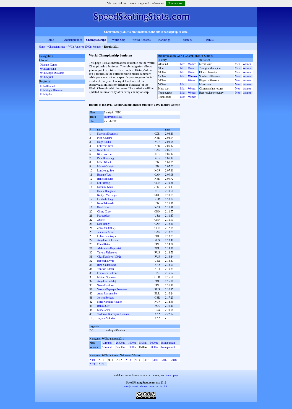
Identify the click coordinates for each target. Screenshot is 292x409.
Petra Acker (103, 215)
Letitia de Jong (105, 199)
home (126, 386)
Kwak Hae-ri (104, 207)
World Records (141, 39)
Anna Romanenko (107, 293)
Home (50, 39)
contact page (171, 375)
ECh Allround (47, 86)
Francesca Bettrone (107, 273)
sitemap (144, 386)
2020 (101, 364)
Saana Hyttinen (105, 285)
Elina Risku (103, 244)
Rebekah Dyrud (105, 260)
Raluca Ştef (103, 305)
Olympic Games (48, 64)
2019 (92, 364)
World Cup (118, 39)
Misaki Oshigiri (105, 166)
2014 (137, 360)
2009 (92, 360)
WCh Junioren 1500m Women (84, 46)
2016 (155, 360)
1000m (132, 342)
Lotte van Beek (105, 146)
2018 (174, 360)
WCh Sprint (46, 77)
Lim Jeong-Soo (105, 170)
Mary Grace (103, 310)
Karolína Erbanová (107, 133)
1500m (142, 342)
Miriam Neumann (106, 277)
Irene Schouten (105, 178)
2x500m (120, 342)
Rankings (164, 39)
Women (192, 64)
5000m (154, 342)
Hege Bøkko (104, 141)
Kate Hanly (103, 223)
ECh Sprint (46, 94)
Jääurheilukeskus (113, 116)
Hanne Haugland (106, 191)
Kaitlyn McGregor (107, 195)
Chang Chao (104, 211)
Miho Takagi (104, 162)
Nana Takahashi (105, 203)
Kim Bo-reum (104, 154)
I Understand (175, 3)
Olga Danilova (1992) (109, 256)
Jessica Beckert (105, 297)
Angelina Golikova (107, 240)
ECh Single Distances (51, 90)
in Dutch (164, 386)
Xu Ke (100, 219)
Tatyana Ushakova (107, 252)
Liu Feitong (103, 182)
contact (134, 386)
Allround (107, 342)
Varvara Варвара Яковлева (112, 289)
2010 (101, 360)
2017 (164, 360)
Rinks (210, 39)
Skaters (187, 39)
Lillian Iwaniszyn (106, 236)
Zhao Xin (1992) (106, 228)
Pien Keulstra (104, 137)
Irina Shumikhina (106, 264)
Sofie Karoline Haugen (109, 301)
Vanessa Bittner (105, 269)
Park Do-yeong (105, 158)
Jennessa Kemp (105, 232)
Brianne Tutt (104, 174)
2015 (146, 360)
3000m (154, 347)
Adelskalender (73, 39)
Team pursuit (168, 342)
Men (182, 64)
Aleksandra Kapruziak (109, 248)
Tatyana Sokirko (106, 318)
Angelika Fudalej (106, 281)
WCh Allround (48, 68)
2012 (119, 360)
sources (154, 386)
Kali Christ (103, 150)
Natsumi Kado (105, 187)
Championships (96, 39)
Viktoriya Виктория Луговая (113, 314)
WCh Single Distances (52, 72)
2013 (128, 360)
